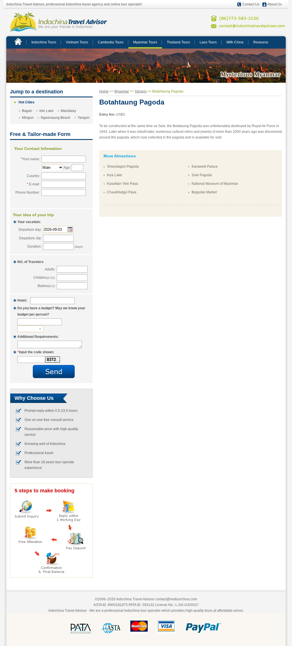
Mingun (28, 118)
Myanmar (121, 91)
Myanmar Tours (145, 42)
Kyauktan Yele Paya (122, 184)
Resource (260, 42)
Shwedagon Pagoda (123, 166)
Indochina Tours (43, 42)
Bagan (27, 111)
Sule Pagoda (202, 175)
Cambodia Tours (110, 42)
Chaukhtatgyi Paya (121, 192)
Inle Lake (46, 111)
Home (104, 91)
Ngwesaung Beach (55, 118)
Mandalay (68, 111)
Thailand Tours (178, 42)
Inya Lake (114, 175)
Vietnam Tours (77, 42)
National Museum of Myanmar (215, 184)
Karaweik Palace (205, 166)
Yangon (84, 118)
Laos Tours (208, 42)
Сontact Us (250, 4)
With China (235, 42)
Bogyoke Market (204, 192)
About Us (274, 4)
